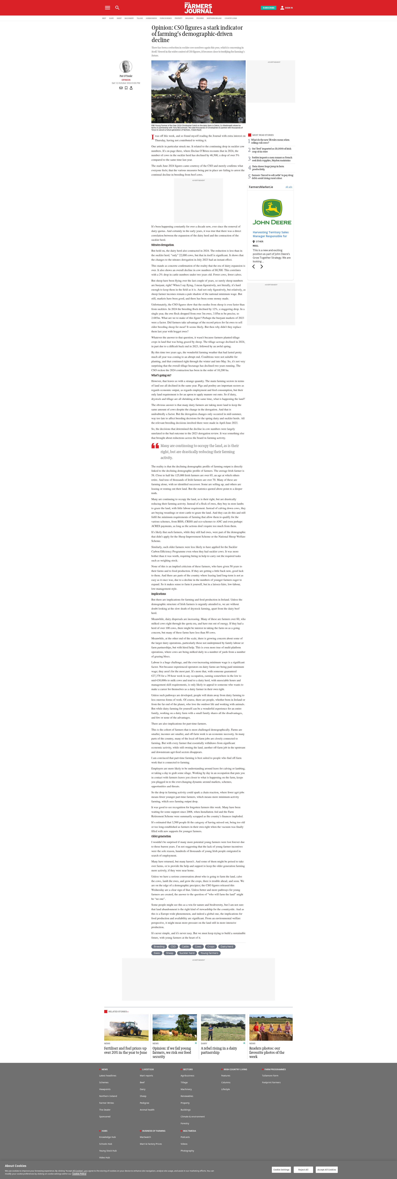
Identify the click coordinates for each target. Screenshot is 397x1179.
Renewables (187, 1096)
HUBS (104, 1131)
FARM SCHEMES (166, 18)
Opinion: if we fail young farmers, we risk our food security (172, 1053)
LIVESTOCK (148, 1069)
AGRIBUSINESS (151, 18)
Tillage (184, 1082)
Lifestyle (225, 1089)
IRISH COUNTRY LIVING (235, 1069)
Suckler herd (187, 953)
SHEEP (119, 18)
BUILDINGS (189, 18)
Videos (184, 1143)
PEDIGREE (200, 18)
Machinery (186, 1089)
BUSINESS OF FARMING (153, 1131)
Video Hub (104, 1157)
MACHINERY (129, 18)
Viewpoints (105, 1089)
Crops (210, 946)
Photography (187, 1150)
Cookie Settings (281, 1169)
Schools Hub (105, 1143)
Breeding (159, 946)
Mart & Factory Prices (151, 1143)
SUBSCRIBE (268, 8)
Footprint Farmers (271, 1082)
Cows (198, 946)
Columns (225, 1082)
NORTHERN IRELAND (214, 18)
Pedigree (144, 1102)
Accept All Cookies (326, 1169)
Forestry (185, 1123)
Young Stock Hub (108, 1150)
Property (185, 1102)
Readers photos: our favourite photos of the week (266, 1053)
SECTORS (188, 1069)
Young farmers (209, 953)
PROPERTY (178, 18)
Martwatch (145, 1137)
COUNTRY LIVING (231, 18)
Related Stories (118, 1011)
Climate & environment (193, 1116)
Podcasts (185, 1137)
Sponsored (104, 1116)
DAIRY (111, 18)
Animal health (147, 1109)
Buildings (186, 1109)
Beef (142, 1082)
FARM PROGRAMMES (275, 1069)
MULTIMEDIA (189, 1131)
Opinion (126, 80)
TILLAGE (140, 18)
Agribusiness (187, 1075)
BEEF (104, 18)
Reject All (303, 1169)
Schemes (104, 1082)
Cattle (185, 946)
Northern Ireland (108, 1096)
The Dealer (105, 1109)
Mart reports (146, 1075)
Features (225, 1075)
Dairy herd (227, 946)
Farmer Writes (106, 1102)
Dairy (142, 1089)
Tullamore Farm (270, 1075)
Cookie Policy (79, 1173)
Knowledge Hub (107, 1137)
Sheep (169, 953)
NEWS (107, 1043)
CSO (173, 946)
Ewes (157, 953)
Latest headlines (107, 1075)
